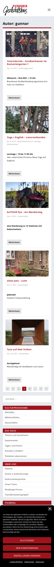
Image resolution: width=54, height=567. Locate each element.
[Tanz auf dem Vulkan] (27, 332)
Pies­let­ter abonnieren (16, 456)
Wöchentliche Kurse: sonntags (29, 141)
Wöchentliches (12, 144)
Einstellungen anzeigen (27, 555)
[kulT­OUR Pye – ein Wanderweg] (27, 195)
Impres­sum (39, 562)
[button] (49, 508)
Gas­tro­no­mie (11, 440)
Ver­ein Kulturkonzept (16, 473)
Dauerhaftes (23, 216)
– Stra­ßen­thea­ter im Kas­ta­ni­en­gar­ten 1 (27, 63)
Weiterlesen (14, 97)
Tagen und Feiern (13, 445)
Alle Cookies (27, 540)
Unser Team (11, 484)
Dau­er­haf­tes (11, 422)
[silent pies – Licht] (27, 264)
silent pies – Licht (17, 280)
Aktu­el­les (9, 412)
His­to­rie (9, 468)
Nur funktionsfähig (27, 548)
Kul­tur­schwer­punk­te (15, 479)
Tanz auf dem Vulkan (19, 349)
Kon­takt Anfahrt (14, 450)
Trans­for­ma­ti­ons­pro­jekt (17, 494)
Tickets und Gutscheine (16, 435)
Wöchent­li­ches (12, 417)
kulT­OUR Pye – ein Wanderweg (24, 212)
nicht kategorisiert (26, 68)
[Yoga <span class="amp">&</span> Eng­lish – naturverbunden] (27, 119)
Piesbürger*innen (14, 489)
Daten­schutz (29, 562)
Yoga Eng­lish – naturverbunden (26, 137)
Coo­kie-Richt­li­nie (16, 562)
